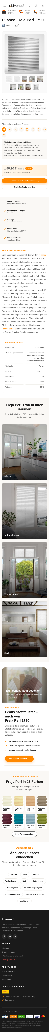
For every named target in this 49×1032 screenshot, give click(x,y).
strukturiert (24, 901)
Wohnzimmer (10, 881)
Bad (24, 881)
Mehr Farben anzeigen (24, 834)
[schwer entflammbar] (15, 129)
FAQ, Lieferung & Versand (12, 956)
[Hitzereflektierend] (10, 129)
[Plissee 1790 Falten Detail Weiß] (17, 79)
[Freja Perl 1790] (36, 87)
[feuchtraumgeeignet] (21, 129)
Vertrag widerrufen (9, 960)
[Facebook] (4, 936)
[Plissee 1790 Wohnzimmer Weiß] (20, 87)
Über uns (5, 948)
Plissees (42, 255)
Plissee (14, 874)
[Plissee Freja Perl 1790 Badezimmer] (28, 87)
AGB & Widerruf (8, 972)
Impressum (6, 979)
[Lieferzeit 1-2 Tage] (39, 129)
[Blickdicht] (4, 129)
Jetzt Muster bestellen (17, 759)
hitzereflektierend (12, 894)
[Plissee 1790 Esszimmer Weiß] (24, 79)
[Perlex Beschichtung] (27, 129)
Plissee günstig (9, 329)
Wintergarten (12, 888)
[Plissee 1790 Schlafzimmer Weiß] (13, 87)
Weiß (25, 874)
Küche (36, 874)
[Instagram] (15, 936)
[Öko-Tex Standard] (4, 135)
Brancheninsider (8, 952)
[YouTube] (9, 936)
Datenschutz (7, 976)
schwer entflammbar (35, 894)
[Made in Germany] (33, 129)
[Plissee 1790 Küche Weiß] (32, 79)
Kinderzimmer (38, 881)
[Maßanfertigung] (44, 129)
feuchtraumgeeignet (33, 888)
